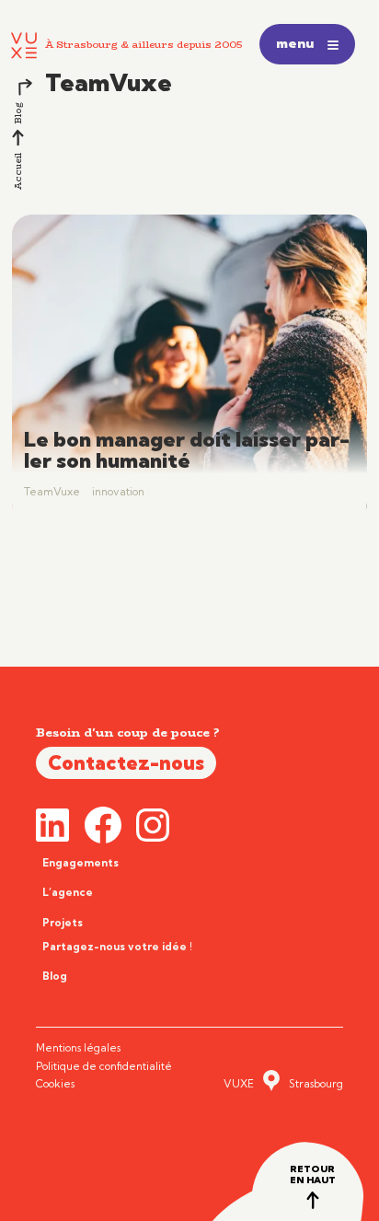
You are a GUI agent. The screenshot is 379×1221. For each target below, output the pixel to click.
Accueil (17, 171)
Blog (17, 113)
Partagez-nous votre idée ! (117, 946)
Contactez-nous (126, 762)
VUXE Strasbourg (284, 1083)
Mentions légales (78, 1047)
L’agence (67, 892)
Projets (62, 922)
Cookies (55, 1083)
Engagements (80, 862)
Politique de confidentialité (104, 1066)
